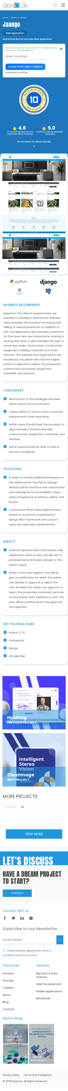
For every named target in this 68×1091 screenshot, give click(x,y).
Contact (17, 893)
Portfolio (8, 980)
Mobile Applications (49, 991)
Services (8, 973)
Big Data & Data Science (47, 975)
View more (34, 834)
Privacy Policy (29, 955)
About (7, 995)
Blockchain (43, 998)
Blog (6, 1002)
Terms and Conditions (37, 1075)
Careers (8, 988)
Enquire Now (54, 14)
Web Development (49, 984)
